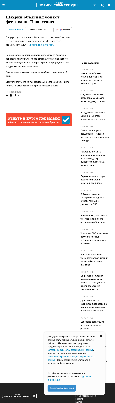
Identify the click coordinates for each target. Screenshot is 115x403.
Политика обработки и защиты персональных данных (89, 395)
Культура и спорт (15, 30)
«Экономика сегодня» (40, 44)
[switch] (110, 5)
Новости (79, 399)
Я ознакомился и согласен (62, 388)
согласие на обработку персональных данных (70, 349)
